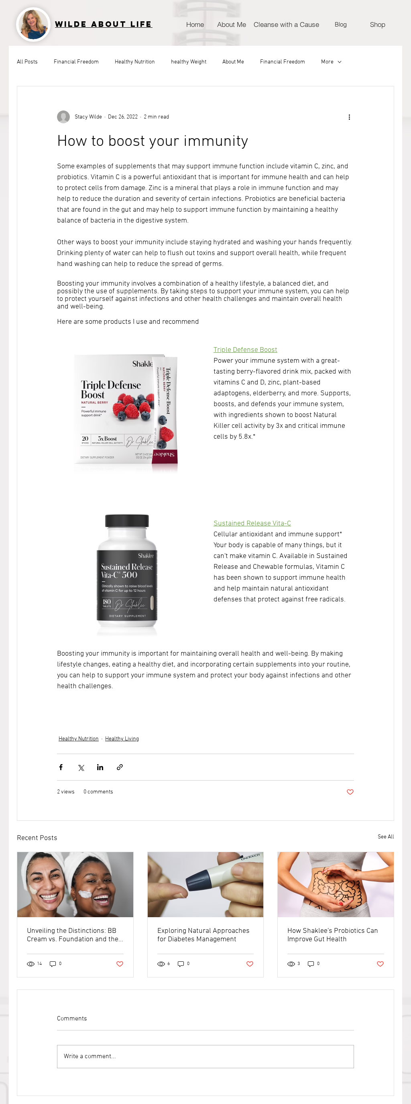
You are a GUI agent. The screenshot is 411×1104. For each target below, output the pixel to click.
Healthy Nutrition (135, 62)
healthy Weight (188, 62)
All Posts (27, 62)
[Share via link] (120, 767)
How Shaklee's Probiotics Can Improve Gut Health (332, 935)
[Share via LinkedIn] (100, 767)
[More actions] (349, 117)
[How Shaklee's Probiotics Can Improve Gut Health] (336, 884)
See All (386, 837)
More (327, 62)
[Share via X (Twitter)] (80, 767)
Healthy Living (122, 739)
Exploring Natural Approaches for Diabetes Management (203, 935)
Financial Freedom (76, 62)
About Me (233, 62)
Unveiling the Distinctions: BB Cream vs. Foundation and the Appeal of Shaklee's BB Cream (73, 935)
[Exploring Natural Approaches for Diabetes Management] (206, 884)
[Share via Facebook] (61, 767)
